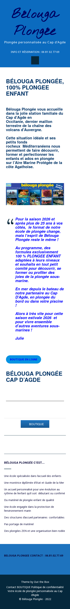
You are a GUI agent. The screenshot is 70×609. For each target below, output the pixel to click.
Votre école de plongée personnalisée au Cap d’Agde (35, 593)
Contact (11, 587)
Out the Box (41, 582)
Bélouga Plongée (35, 23)
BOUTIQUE (23, 587)
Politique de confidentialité (47, 587)
